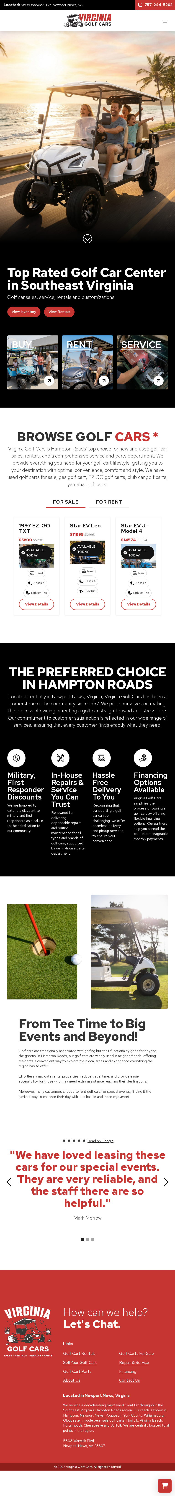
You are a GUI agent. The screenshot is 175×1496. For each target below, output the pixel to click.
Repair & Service (134, 1362)
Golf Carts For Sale (136, 1353)
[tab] (65, 502)
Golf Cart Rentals (79, 1353)
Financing (127, 1371)
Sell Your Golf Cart (80, 1362)
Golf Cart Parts (77, 1371)
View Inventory (24, 311)
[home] (87, 20)
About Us (71, 1380)
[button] (165, 21)
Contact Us (129, 1380)
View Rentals (59, 311)
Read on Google (100, 1141)
